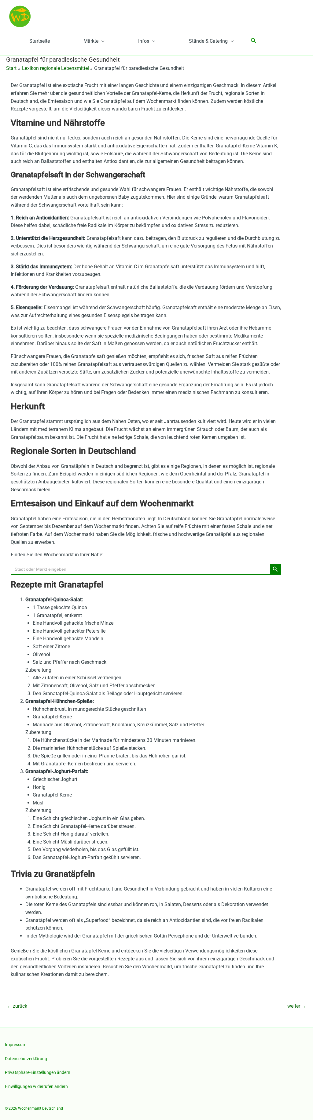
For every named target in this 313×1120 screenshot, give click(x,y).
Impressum (15, 1044)
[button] (254, 41)
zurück (17, 1006)
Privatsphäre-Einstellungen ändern (37, 1072)
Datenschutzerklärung (26, 1058)
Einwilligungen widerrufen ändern (36, 1086)
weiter (296, 1006)
